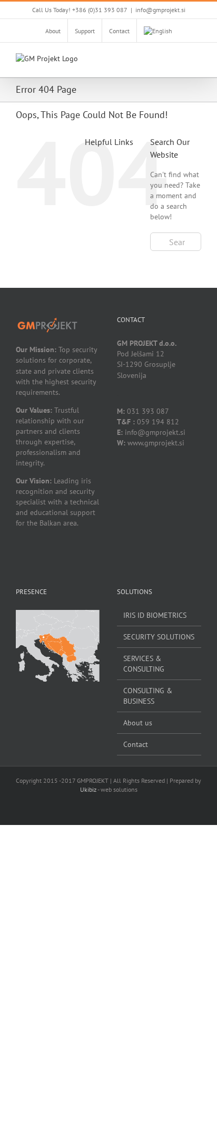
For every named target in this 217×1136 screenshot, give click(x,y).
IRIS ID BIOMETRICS (154, 615)
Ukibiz (88, 789)
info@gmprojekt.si (160, 10)
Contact (135, 744)
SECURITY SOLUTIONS (158, 637)
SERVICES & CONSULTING (143, 664)
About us (137, 722)
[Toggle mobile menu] (197, 60)
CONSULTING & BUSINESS (147, 696)
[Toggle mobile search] (178, 60)
